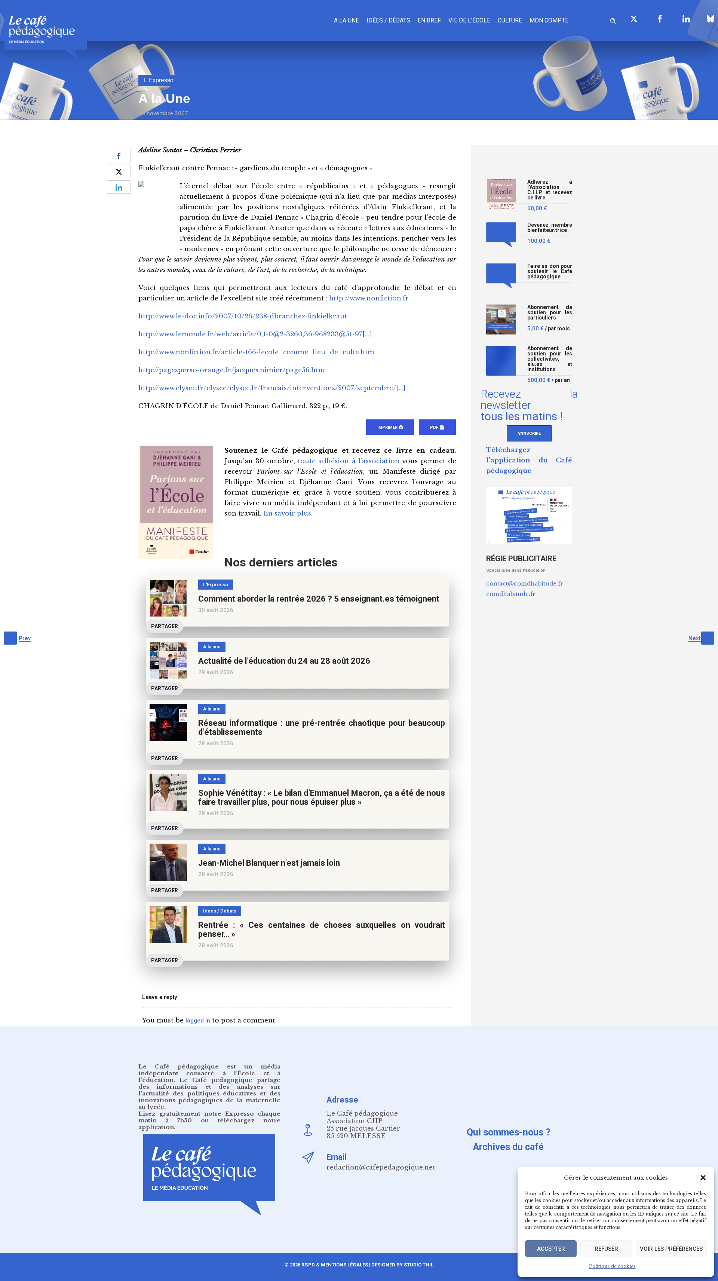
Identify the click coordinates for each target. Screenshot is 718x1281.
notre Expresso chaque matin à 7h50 (209, 1117)
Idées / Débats (388, 20)
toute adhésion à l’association (348, 461)
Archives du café (508, 1146)
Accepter (551, 1248)
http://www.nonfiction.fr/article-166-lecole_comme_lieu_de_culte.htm (256, 352)
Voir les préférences (671, 1248)
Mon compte (549, 20)
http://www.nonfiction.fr (369, 298)
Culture (510, 20)
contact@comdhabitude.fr (524, 583)
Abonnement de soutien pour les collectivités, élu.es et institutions (549, 359)
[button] (703, 1177)
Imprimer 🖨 (390, 427)
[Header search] (613, 19)
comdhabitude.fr (511, 593)
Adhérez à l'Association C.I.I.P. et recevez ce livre (549, 190)
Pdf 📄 (437, 427)
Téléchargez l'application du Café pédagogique (529, 460)
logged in (197, 1020)
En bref (429, 20)
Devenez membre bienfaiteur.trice (549, 227)
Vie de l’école (469, 20)
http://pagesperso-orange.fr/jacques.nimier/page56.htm (231, 370)
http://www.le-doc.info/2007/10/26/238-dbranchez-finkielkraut (242, 316)
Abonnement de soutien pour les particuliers (549, 313)
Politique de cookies (612, 1266)
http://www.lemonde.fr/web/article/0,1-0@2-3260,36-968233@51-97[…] (255, 334)
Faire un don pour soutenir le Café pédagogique (549, 271)
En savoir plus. (288, 513)
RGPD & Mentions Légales (334, 1265)
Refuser (606, 1248)
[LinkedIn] (686, 18)
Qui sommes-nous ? (508, 1132)
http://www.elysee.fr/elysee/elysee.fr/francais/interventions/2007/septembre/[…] (272, 388)
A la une (346, 20)
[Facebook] (660, 18)
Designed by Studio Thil (401, 1265)
